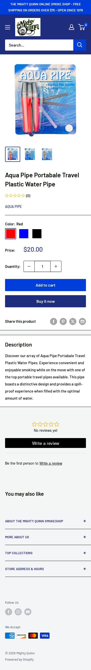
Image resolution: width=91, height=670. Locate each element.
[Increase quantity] (56, 266)
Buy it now (45, 301)
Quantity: (12, 266)
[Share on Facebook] (53, 321)
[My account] (71, 27)
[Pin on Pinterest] (63, 321)
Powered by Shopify (19, 659)
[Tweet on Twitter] (72, 321)
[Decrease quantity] (29, 266)
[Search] (79, 45)
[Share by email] (82, 321)
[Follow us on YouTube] (27, 611)
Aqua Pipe (13, 206)
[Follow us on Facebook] (8, 611)
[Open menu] (7, 27)
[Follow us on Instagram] (18, 611)
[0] (82, 27)
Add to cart (45, 285)
